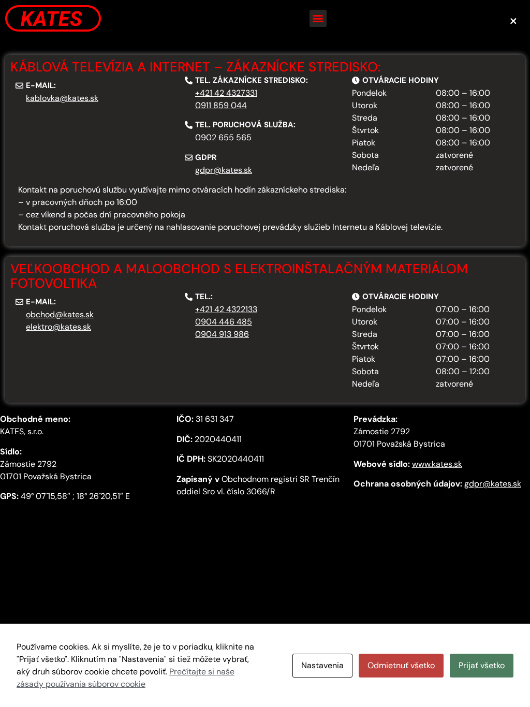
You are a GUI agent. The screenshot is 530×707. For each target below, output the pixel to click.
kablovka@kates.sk (62, 98)
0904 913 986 (222, 334)
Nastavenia (322, 665)
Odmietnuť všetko (401, 665)
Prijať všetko (482, 665)
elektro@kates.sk (58, 326)
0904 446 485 (223, 321)
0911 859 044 (221, 105)
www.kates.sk (437, 464)
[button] (318, 18)
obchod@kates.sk (60, 314)
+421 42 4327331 (226, 92)
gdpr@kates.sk (223, 170)
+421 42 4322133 (226, 309)
